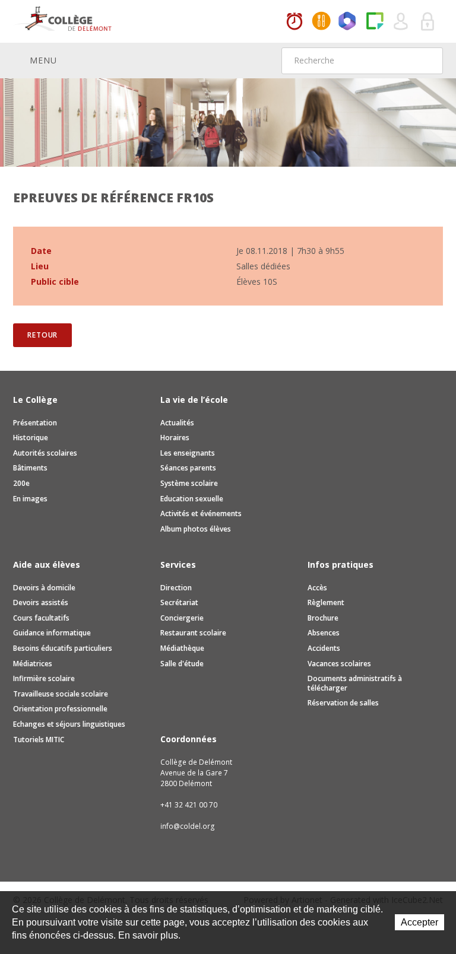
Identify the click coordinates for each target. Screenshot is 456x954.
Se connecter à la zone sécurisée (428, 22)
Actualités (177, 423)
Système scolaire (189, 483)
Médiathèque (182, 648)
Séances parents (188, 468)
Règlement (326, 602)
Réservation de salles (343, 703)
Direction (176, 588)
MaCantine (321, 22)
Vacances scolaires (339, 664)
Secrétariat (179, 602)
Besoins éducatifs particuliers (62, 648)
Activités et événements (201, 513)
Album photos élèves (195, 529)
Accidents (324, 648)
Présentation (35, 423)
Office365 (348, 22)
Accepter (419, 922)
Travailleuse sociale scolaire (60, 694)
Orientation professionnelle (60, 709)
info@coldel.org (187, 826)
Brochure (323, 618)
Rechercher (426, 60)
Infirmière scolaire (44, 678)
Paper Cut (375, 22)
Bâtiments (30, 468)
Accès (317, 588)
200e (21, 483)
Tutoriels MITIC (38, 739)
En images (30, 499)
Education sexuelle (191, 499)
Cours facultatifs (41, 618)
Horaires (294, 22)
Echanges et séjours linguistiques (69, 724)
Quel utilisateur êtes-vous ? (401, 22)
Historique (30, 438)
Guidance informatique (52, 633)
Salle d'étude (182, 664)
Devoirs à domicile (44, 588)
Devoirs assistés (40, 602)
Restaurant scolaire (193, 633)
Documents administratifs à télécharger (355, 683)
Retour (42, 335)
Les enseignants (187, 453)
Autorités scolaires (45, 453)
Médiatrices (32, 664)
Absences (324, 633)
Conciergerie (182, 618)
